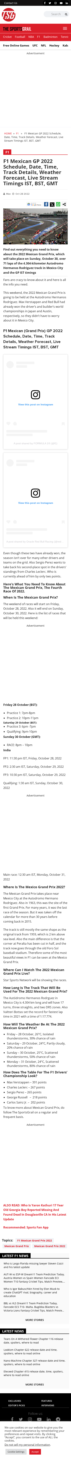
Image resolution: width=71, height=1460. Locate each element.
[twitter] (50, 3)
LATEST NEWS (13, 1331)
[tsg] (19, 15)
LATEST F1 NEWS (15, 1256)
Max (8, 193)
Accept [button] (35, 1454)
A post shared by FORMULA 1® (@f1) (35, 443)
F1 (38, 37)
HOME (8, 133)
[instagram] (55, 3)
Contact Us (10, 3)
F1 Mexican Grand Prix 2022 (34, 1240)
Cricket (7, 37)
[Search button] (66, 14)
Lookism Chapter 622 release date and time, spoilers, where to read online (30, 1351)
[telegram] (58, 1419)
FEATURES (46, 1400)
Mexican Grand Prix (16, 1246)
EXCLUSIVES (14, 1400)
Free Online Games (16, 45)
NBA (31, 37)
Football (20, 37)
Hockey (54, 45)
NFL (43, 45)
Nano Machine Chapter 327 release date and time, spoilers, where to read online (34, 1362)
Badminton (51, 37)
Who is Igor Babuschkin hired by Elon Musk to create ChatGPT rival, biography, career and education (32, 1292)
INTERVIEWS (47, 1405)
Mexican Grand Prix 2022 (49, 1246)
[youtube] (61, 3)
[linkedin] (66, 3)
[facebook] (45, 3)
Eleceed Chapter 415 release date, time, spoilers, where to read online (33, 1373)
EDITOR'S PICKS (16, 1405)
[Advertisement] (35, 90)
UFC (35, 45)
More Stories (34, 1320)
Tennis (65, 37)
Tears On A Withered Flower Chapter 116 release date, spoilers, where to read (33, 1340)
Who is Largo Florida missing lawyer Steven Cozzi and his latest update (33, 1265)
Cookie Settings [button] (16, 1454)
